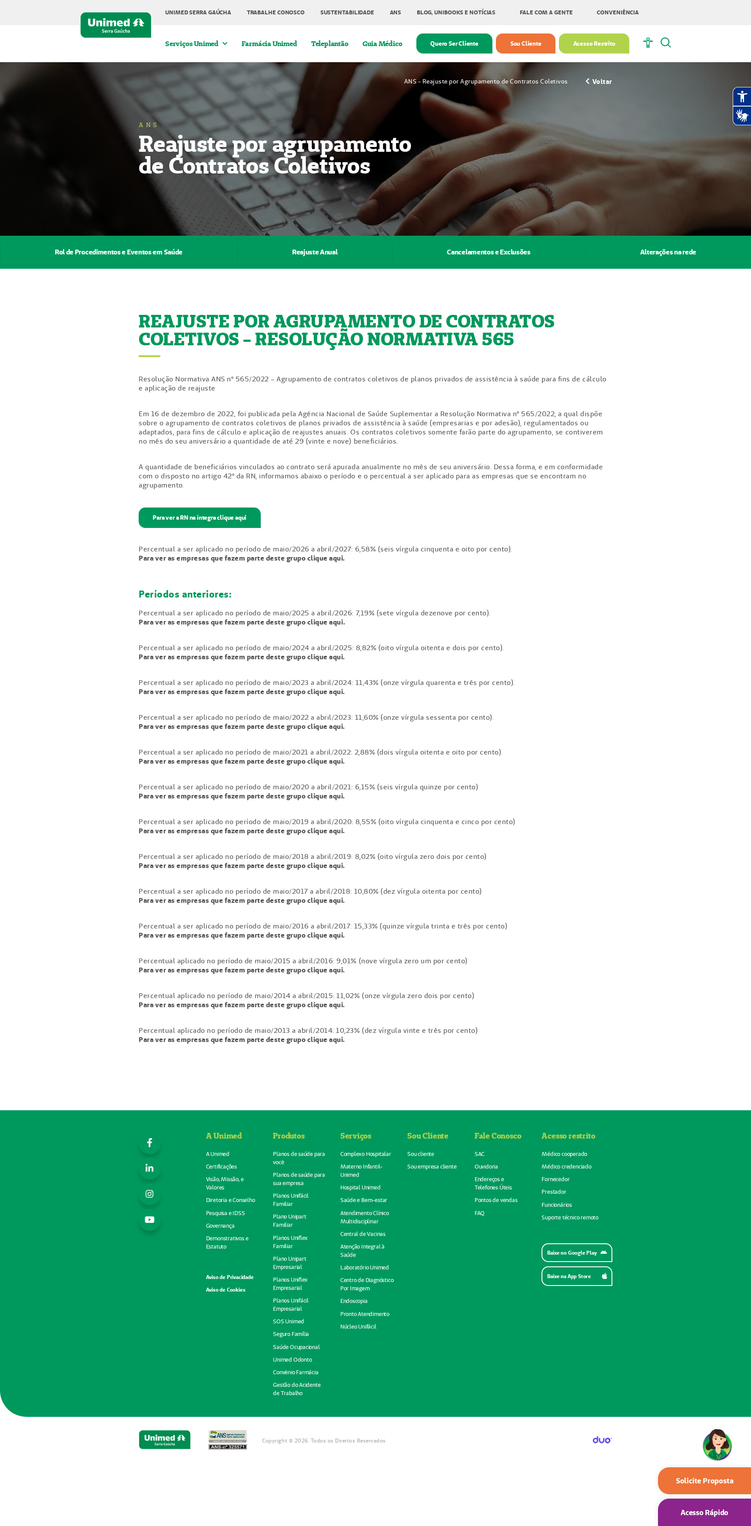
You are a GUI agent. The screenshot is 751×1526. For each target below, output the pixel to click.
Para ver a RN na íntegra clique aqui (199, 517)
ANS (396, 12)
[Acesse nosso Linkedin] (150, 1169)
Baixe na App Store (569, 1276)
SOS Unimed (288, 1321)
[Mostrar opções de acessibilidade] (648, 43)
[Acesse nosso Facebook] (150, 1143)
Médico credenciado (566, 1166)
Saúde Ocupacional (296, 1347)
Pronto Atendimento (364, 1314)
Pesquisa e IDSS (225, 1213)
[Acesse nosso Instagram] (150, 1194)
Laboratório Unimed (364, 1267)
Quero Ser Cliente (454, 43)
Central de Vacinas (362, 1234)
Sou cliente (420, 1154)
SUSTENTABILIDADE (347, 12)
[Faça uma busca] (666, 43)
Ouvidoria (486, 1166)
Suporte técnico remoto (570, 1217)
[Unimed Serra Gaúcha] (165, 1440)
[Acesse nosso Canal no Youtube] (150, 1220)
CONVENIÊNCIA (618, 12)
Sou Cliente (526, 43)
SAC (480, 1154)
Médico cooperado (564, 1154)
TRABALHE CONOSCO (276, 12)
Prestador (554, 1191)
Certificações (221, 1166)
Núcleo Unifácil (358, 1326)
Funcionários (557, 1205)
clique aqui (325, 622)
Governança (220, 1225)
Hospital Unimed (360, 1187)
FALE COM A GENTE (546, 12)
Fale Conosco (498, 1135)
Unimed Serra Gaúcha (198, 12)
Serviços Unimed (192, 43)
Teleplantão (330, 43)
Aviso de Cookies (226, 1289)
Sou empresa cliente (431, 1166)
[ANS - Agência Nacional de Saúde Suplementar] (228, 1440)
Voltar (602, 81)
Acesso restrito (568, 1135)
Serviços (355, 1135)
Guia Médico (382, 43)
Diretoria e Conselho (230, 1200)
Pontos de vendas (496, 1200)
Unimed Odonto (292, 1359)
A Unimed (224, 1135)
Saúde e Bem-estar (364, 1200)
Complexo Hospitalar (365, 1154)
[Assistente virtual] (717, 1458)
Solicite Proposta (705, 1481)
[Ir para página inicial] (116, 25)
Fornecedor (555, 1179)
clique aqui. (326, 558)
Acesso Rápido (704, 1512)
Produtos (288, 1135)
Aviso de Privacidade (230, 1277)
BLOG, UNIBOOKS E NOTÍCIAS (456, 12)
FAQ (480, 1213)
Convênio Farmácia (296, 1372)
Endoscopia (354, 1301)
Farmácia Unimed (269, 43)
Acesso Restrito (594, 43)
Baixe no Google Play (572, 1252)
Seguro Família (291, 1334)
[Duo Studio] (602, 1440)
